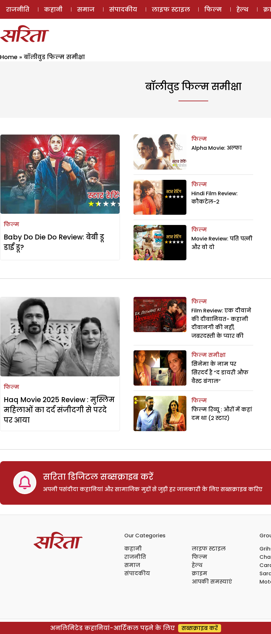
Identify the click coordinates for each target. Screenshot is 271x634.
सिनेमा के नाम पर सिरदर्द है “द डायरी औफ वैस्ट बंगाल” (220, 372)
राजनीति (17, 9)
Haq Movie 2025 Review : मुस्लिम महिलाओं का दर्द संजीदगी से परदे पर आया (59, 410)
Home (9, 57)
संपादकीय (123, 9)
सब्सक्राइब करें (199, 628)
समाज (86, 9)
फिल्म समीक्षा (208, 355)
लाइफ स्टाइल (171, 9)
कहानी (53, 9)
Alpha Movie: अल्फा (216, 148)
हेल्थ (242, 9)
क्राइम (199, 573)
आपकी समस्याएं (212, 582)
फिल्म (213, 9)
